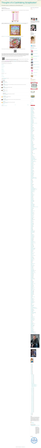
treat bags (31, 316)
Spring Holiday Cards (32, 289)
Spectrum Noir (32, 285)
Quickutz (31, 259)
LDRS (31, 222)
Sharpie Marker (32, 275)
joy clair (31, 216)
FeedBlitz (33, 34)
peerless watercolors (32, 248)
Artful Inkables (32, 122)
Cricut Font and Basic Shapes (33, 161)
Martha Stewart (32, 226)
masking (31, 227)
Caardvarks (32, 137)
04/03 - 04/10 (32, 403)
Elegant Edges (32, 175)
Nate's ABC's (32, 234)
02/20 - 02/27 (32, 407)
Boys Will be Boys (32, 134)
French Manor (32, 187)
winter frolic (32, 328)
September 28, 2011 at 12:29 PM (5, 97)
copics (31, 152)
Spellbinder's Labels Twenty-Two (13, 23)
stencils (31, 295)
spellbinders (32, 286)
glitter (31, 192)
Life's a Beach (32, 223)
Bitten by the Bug (32, 130)
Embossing (32, 176)
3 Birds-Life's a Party (32, 109)
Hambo (31, 197)
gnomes (31, 193)
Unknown (3, 101)
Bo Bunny (31, 132)
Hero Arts (31, 203)
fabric (31, 179)
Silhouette (31, 277)
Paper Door (32, 242)
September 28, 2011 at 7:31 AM (5, 82)
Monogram (32, 230)
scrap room (32, 269)
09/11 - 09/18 (32, 388)
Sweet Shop (32, 301)
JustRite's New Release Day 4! (33, 384)
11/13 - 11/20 (32, 378)
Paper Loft (32, 244)
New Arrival (32, 235)
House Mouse (32, 208)
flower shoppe (32, 184)
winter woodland (32, 329)
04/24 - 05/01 (32, 401)
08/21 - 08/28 (32, 390)
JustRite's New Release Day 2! (33, 385)
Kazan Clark (3, 67)
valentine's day (32, 320)
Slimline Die (32, 281)
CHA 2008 (32, 141)
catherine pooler (32, 140)
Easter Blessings (32, 173)
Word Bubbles (32, 330)
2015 (31, 371)
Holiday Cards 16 (32, 205)
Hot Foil (31, 207)
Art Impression (32, 121)
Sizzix (31, 279)
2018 (31, 369)
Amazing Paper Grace (32, 117)
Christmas (31, 145)
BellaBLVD (32, 128)
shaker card (32, 274)
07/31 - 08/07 (32, 392)
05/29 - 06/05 (32, 398)
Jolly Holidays (32, 215)
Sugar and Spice (32, 298)
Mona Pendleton (3, 76)
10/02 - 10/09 (32, 382)
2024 (31, 365)
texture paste (32, 309)
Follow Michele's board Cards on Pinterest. (34, 48)
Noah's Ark (32, 238)
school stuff (32, 267)
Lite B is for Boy (32, 224)
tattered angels (32, 305)
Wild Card (31, 326)
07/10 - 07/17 (32, 394)
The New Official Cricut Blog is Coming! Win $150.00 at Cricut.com (36, 56)
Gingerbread (32, 191)
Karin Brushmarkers (32, 219)
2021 (31, 367)
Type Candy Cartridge (32, 318)
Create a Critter (32, 157)
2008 (31, 414)
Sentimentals (32, 273)
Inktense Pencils (32, 212)
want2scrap (32, 322)
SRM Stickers (32, 290)
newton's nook (32, 236)
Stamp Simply (32, 291)
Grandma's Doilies (5, 36)
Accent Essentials (32, 113)
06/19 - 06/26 (32, 396)
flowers (31, 185)
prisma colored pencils (32, 255)
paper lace (32, 243)
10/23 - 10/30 (32, 380)
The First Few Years (32, 310)
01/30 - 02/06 (32, 409)
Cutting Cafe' (32, 163)
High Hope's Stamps (32, 204)
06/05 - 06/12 (32, 397)
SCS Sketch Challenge (32, 271)
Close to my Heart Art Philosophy (33, 148)
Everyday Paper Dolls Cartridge (33, 177)
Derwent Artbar (32, 165)
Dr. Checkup (32, 171)
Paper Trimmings (32, 246)
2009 (31, 413)
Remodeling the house (32, 263)
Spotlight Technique (32, 287)
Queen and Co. (32, 258)
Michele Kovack (32, 422)
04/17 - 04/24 (32, 402)
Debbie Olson (3, 64)
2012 (31, 373)
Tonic (31, 314)
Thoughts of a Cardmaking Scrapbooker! (19, 2)
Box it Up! (31, 133)
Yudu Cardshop (32, 332)
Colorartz (31, 150)
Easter (31, 172)
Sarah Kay (32, 266)
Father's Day (32, 181)
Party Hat (31, 247)
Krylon (31, 220)
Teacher (31, 306)
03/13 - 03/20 (32, 405)
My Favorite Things (32, 232)
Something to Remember (33, 283)
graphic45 (31, 196)
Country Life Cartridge (32, 153)
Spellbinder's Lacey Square (21, 23)
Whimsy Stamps (32, 325)
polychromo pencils (32, 252)
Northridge (32, 239)
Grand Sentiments (32, 195)
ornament (31, 240)
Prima (31, 254)
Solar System (32, 282)
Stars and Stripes (32, 294)
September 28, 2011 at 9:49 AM (5, 94)
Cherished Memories (32, 144)
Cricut (31, 160)
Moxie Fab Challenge (32, 231)
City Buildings (32, 146)
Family (31, 180)
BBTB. (31, 126)
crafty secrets (32, 156)
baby (31, 124)
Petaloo (31, 250)
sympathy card (32, 302)
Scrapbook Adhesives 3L (33, 270)
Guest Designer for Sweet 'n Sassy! (36, 61)
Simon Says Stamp (32, 278)
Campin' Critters (32, 138)
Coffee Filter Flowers (32, 149)
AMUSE (31, 118)
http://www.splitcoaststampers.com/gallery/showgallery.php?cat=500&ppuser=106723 (35, 425)
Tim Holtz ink (32, 313)
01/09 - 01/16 (32, 411)
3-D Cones (32, 110)
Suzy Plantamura (32, 299)
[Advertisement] (33, 13)
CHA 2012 (32, 142)
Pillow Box (32, 251)
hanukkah (31, 199)
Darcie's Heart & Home (32, 164)
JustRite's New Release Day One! (33, 386)
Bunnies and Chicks (32, 136)
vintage (31, 321)
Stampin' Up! (32, 293)
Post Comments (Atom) (5, 105)
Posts (31, 8)
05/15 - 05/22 (32, 399)
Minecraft (31, 228)
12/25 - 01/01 (32, 374)
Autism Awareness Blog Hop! (35, 53)
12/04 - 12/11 (32, 376)
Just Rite (31, 218)
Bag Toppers (32, 125)
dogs (31, 169)
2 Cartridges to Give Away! (35, 72)
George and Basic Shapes (33, 188)
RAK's (31, 262)
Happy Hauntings (32, 200)
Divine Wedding (32, 168)
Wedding (31, 324)
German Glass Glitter (32, 189)
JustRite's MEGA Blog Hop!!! (35, 50)
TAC (31, 303)
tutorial (31, 317)
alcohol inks (32, 114)
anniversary (32, 120)
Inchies (31, 211)
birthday (31, 129)
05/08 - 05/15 (32, 400)
